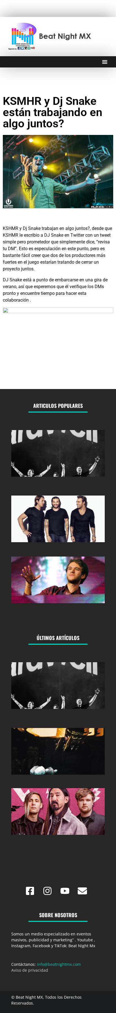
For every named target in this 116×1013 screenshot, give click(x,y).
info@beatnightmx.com (59, 964)
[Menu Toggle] (105, 62)
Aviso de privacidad (29, 970)
